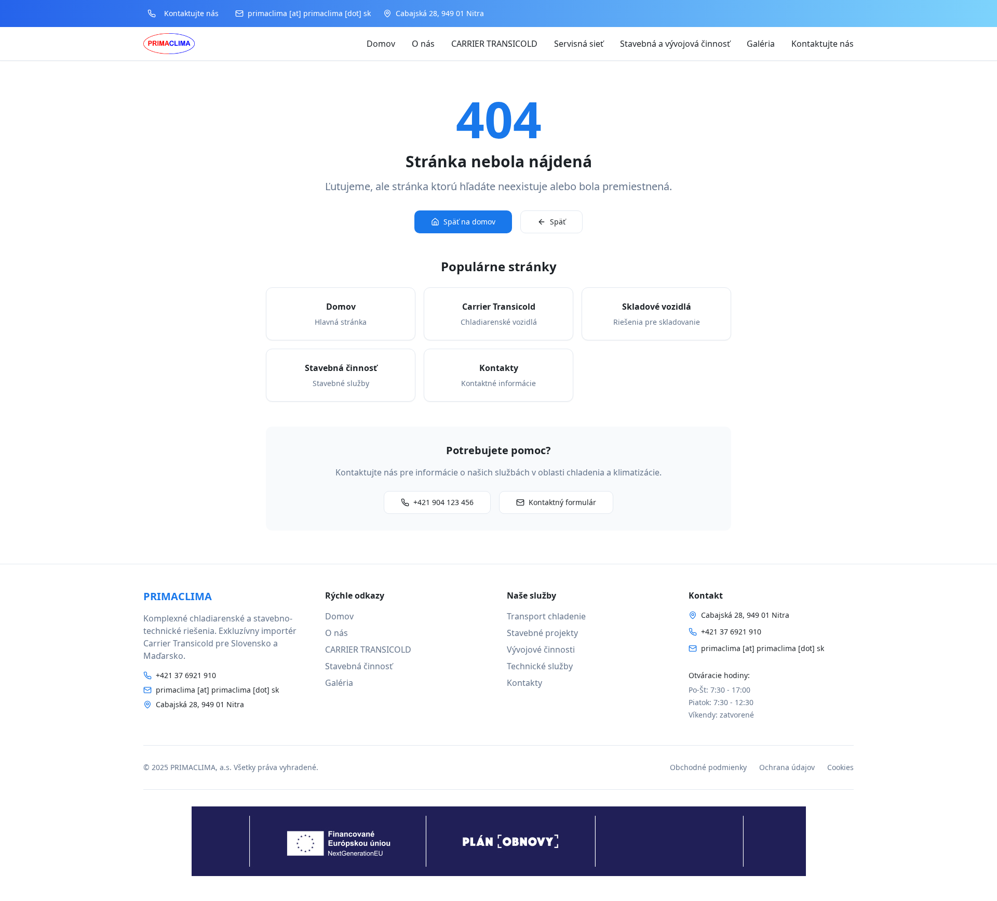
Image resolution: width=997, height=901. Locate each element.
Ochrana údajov (787, 767)
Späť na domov (469, 222)
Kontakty (524, 682)
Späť (557, 222)
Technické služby (540, 666)
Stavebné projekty (542, 633)
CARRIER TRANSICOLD (494, 43)
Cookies (840, 767)
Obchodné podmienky (708, 767)
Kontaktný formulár (562, 502)
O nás (423, 43)
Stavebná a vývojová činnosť (675, 43)
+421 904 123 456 (443, 502)
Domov (381, 43)
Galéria (761, 43)
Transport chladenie (546, 616)
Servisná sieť (578, 43)
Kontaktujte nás (822, 43)
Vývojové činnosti (541, 649)
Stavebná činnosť (359, 666)
